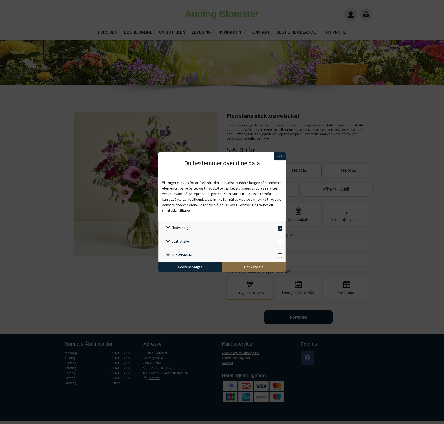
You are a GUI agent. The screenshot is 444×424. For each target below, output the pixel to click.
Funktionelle (182, 255)
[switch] (279, 227)
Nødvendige (181, 227)
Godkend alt (253, 267)
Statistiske (180, 241)
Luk (280, 156)
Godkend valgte (190, 267)
